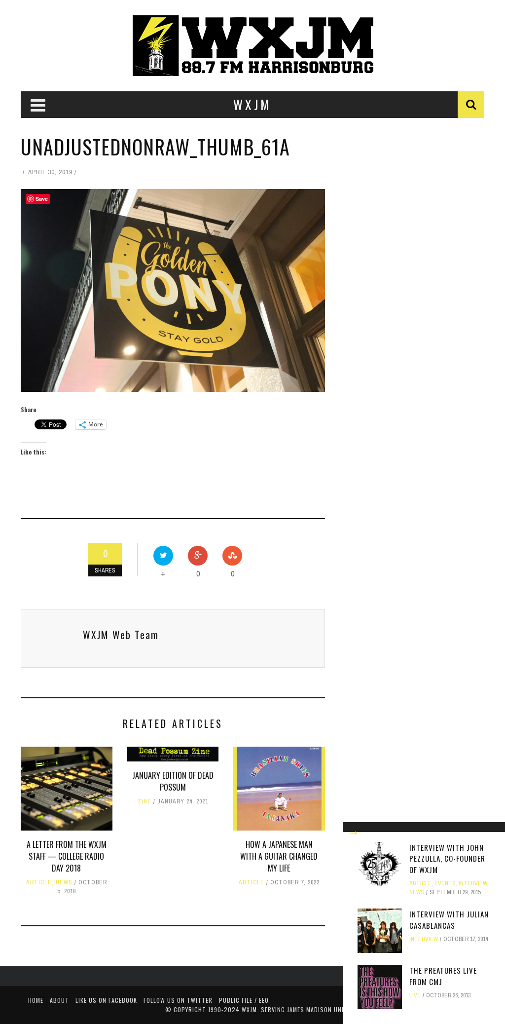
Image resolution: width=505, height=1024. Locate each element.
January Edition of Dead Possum (173, 781)
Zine (144, 801)
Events (445, 883)
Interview (473, 883)
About (59, 1000)
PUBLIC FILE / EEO (244, 1000)
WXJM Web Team (121, 634)
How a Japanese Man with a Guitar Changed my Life (279, 856)
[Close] (353, 833)
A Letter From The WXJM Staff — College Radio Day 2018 (67, 856)
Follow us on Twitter (178, 1000)
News (64, 882)
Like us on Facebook (106, 1000)
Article (39, 882)
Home (35, 1000)
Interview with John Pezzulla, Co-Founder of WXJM (447, 858)
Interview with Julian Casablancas (449, 920)
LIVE (415, 995)
